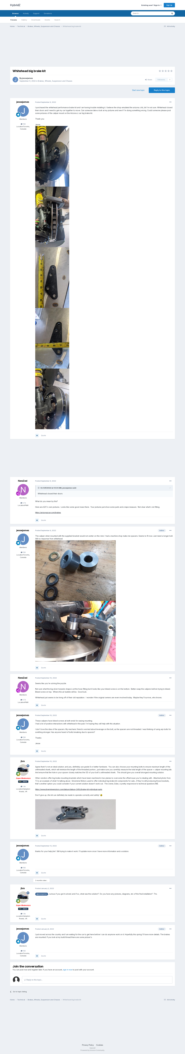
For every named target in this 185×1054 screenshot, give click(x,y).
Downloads (35, 20)
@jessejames (41, 894)
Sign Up (169, 5)
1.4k (24, 786)
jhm (23, 761)
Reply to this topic (162, 90)
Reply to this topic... (34, 980)
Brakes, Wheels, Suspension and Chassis (55, 81)
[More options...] (170, 102)
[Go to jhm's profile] (23, 770)
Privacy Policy (88, 1045)
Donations (48, 13)
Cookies (99, 1045)
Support (36, 13)
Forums (13, 20)
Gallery (24, 20)
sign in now (67, 970)
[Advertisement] (56, 49)
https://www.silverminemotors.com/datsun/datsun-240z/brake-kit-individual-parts (68, 789)
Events (47, 20)
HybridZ (15, 5)
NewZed (22, 480)
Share (149, 80)
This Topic (162, 13)
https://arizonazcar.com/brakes (48, 512)
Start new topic (138, 90)
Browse (15, 13)
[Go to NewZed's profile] (23, 489)
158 (24, 124)
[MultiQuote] (37, 435)
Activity (26, 13)
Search (57, 20)
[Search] (172, 13)
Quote (43, 435)
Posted (45, 102)
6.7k (24, 503)
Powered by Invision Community (92, 1050)
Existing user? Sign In (150, 5)
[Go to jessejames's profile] (15, 79)
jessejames (27, 78)
